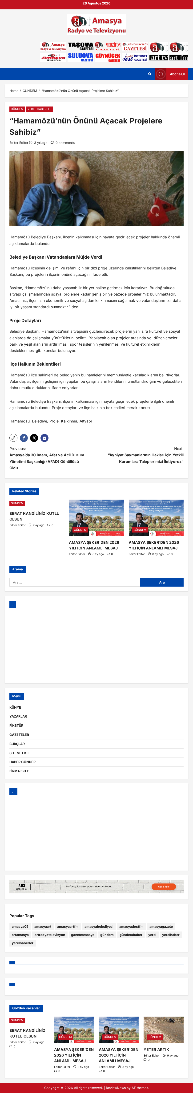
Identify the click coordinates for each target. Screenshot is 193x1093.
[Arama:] (74, 582)
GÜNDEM (17, 109)
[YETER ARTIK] (164, 1030)
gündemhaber (131, 935)
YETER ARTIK (156, 1049)
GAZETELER (19, 735)
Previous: (46, 458)
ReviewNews (116, 1088)
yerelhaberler (22, 943)
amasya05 (20, 926)
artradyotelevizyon (50, 935)
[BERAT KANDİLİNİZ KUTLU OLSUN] (36, 503)
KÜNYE (15, 707)
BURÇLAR (17, 744)
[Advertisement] (96, 646)
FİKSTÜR (16, 725)
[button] (13, 438)
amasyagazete (161, 926)
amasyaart (42, 926)
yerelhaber (171, 935)
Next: (146, 455)
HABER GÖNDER (22, 762)
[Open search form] (149, 74)
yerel (152, 935)
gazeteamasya (82, 935)
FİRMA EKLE (19, 771)
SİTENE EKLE (20, 753)
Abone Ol (177, 74)
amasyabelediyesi (98, 926)
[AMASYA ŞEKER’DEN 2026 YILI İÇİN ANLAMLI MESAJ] (96, 518)
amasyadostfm (131, 926)
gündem (107, 935)
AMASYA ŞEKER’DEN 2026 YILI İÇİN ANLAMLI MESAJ (74, 1055)
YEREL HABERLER (40, 109)
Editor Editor (18, 143)
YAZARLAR (18, 716)
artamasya (20, 935)
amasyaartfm (68, 926)
